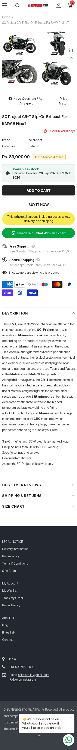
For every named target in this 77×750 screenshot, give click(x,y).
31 (10, 272)
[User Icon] (58, 5)
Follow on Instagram (23, 679)
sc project (35, 140)
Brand (6, 140)
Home (6, 17)
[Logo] (38, 5)
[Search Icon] (21, 5)
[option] (19, 59)
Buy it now (38, 205)
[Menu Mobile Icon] (4, 5)
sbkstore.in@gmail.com (33, 675)
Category (8, 146)
